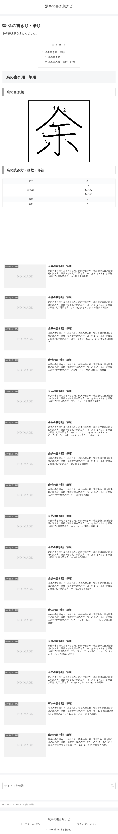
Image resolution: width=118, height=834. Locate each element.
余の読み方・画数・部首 (61, 62)
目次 (54, 45)
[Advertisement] (59, 236)
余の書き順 (54, 57)
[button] (112, 785)
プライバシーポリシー (88, 824)
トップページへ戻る (30, 824)
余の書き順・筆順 (55, 52)
